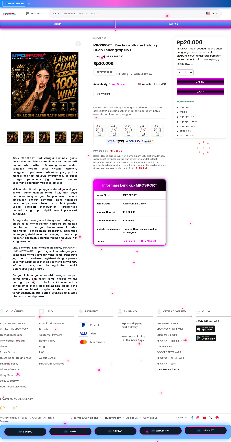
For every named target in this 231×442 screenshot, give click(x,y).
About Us (132, 418)
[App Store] (206, 330)
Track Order (7, 352)
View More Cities (167, 369)
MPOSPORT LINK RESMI (170, 329)
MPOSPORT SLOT (167, 363)
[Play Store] (206, 339)
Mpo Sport (30, 189)
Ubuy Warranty (9, 381)
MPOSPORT (28, 158)
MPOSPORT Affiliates (51, 363)
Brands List (46, 329)
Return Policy (47, 340)
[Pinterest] (217, 418)
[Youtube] (204, 418)
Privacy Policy (112, 418)
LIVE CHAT (208, 431)
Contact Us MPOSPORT (14, 329)
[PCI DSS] (2, 408)
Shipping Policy (9, 363)
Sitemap (5, 346)
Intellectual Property (12, 340)
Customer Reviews (50, 335)
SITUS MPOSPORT (167, 335)
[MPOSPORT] (9, 13)
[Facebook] (192, 418)
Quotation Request (12, 335)
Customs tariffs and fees (15, 358)
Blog (42, 346)
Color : (103, 93)
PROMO (27, 430)
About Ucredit (47, 358)
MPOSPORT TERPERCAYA (171, 340)
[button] (78, 43)
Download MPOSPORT (52, 323)
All (54, 13)
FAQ (41, 352)
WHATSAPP (162, 431)
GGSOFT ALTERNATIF (169, 352)
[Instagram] (198, 418)
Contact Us (150, 418)
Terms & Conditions (86, 418)
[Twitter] (211, 418)
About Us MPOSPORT (12, 323)
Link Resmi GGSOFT (168, 323)
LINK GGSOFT (164, 346)
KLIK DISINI (141, 168)
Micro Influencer (10, 369)
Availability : (101, 84)
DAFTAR (173, 24)
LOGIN (58, 24)
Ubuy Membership (11, 375)
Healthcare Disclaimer (13, 386)
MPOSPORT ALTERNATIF (170, 358)
